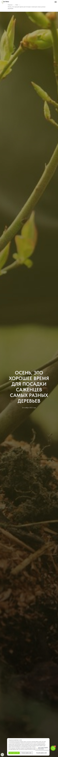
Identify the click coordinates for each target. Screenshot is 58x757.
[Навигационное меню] (56, 2)
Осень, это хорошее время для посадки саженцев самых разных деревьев (26, 7)
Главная (10, 5)
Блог (17, 5)
